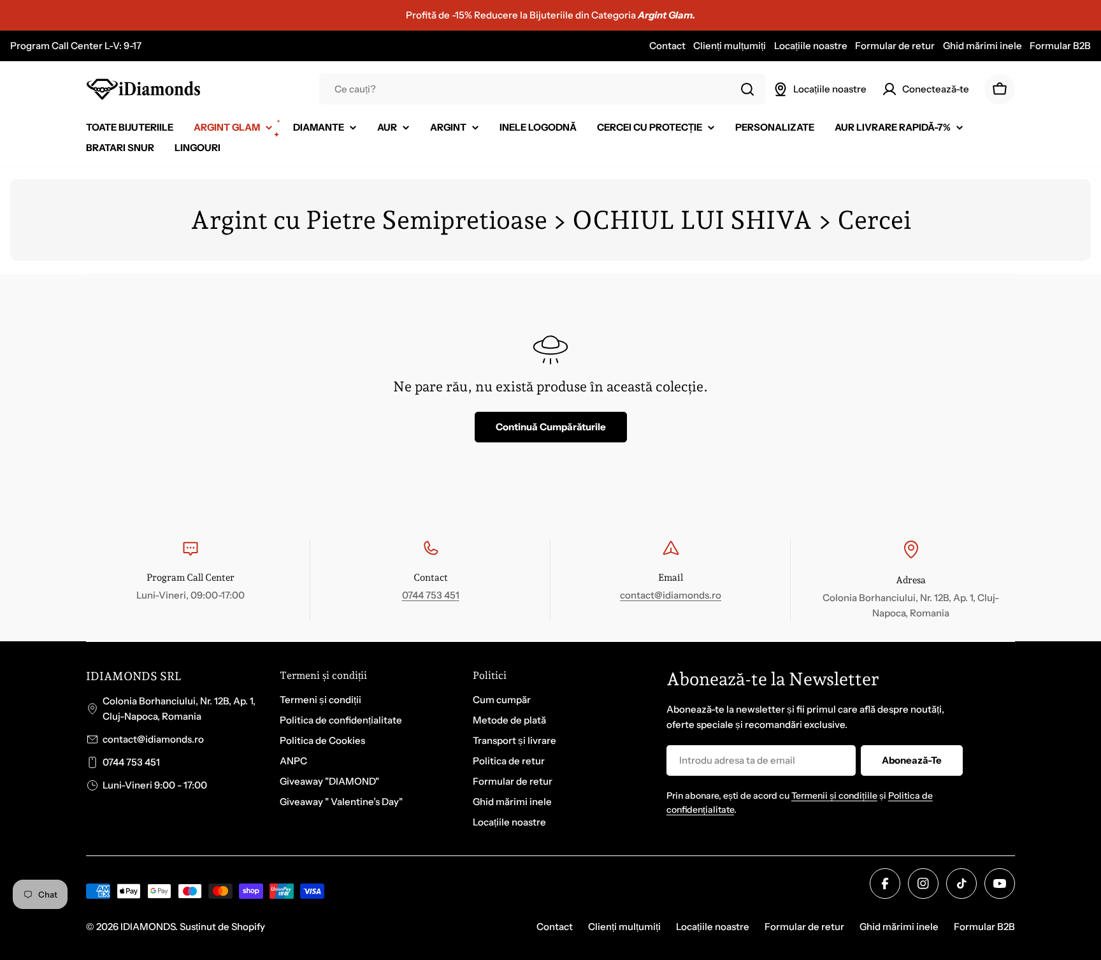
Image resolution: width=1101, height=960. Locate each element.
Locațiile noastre (810, 46)
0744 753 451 (430, 595)
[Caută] (747, 89)
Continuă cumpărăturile (551, 427)
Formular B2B (1060, 46)
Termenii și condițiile (834, 795)
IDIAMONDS (147, 926)
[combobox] (542, 89)
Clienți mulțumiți (729, 46)
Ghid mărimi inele (982, 46)
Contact (667, 46)
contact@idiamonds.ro (670, 595)
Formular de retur (895, 46)
